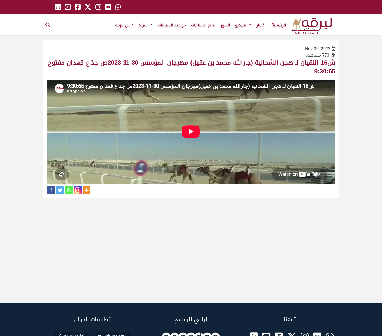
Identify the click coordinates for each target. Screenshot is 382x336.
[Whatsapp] (69, 190)
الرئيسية (279, 25)
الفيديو (242, 25)
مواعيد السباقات (172, 25)
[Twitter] (60, 190)
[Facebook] (51, 190)
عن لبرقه (123, 25)
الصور (225, 25)
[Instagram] (78, 190)
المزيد (144, 25)
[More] (86, 190)
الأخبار (261, 25)
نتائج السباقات (203, 25)
